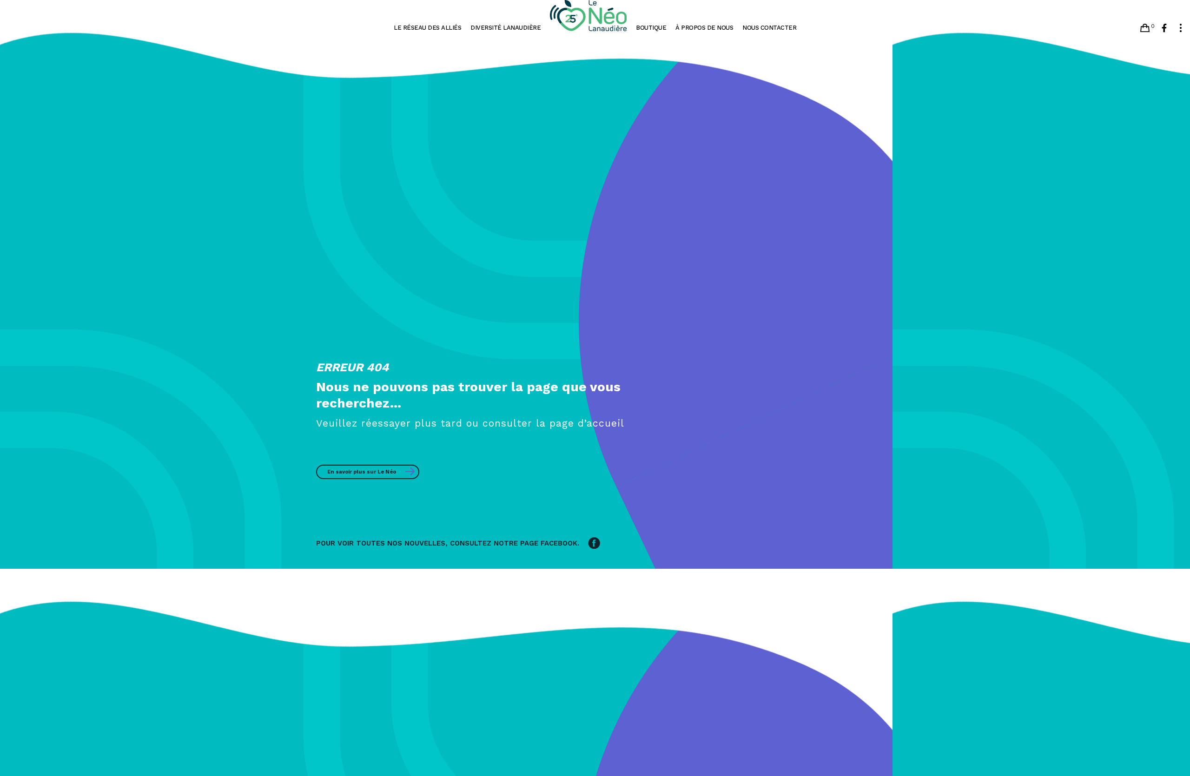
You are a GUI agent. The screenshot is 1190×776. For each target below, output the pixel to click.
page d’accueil (586, 423)
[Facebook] (1164, 28)
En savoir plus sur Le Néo (361, 472)
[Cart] (1145, 28)
